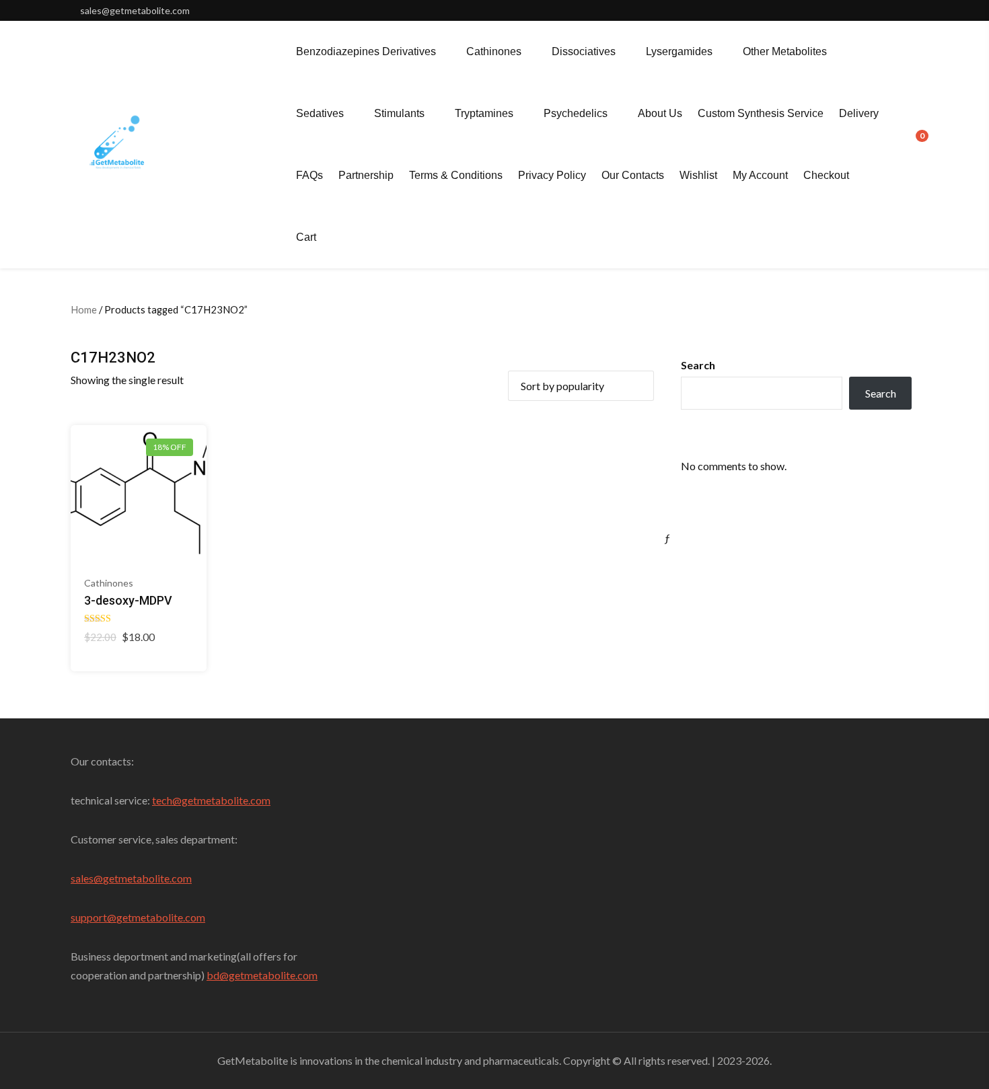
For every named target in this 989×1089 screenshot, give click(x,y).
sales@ (87, 878)
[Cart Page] (913, 143)
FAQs (309, 175)
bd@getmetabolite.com (262, 975)
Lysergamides (679, 51)
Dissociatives (584, 51)
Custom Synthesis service (760, 113)
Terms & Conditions (456, 175)
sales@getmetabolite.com (135, 10)
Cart (306, 237)
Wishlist (698, 175)
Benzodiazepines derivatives (366, 51)
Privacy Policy (552, 175)
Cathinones (493, 51)
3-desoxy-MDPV (128, 600)
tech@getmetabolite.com (211, 800)
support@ (93, 917)
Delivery (859, 113)
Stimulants (399, 113)
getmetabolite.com (147, 878)
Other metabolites (785, 51)
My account (760, 175)
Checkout (826, 175)
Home (84, 309)
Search (698, 365)
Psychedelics (576, 113)
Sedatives (320, 113)
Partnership (366, 175)
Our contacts (632, 175)
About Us (660, 113)
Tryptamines (484, 113)
